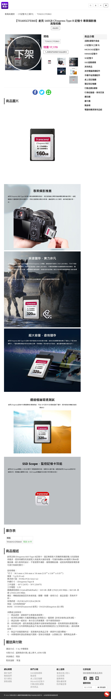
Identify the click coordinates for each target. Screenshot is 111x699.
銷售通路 (8, 681)
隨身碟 (87, 106)
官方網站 (8, 678)
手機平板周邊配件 (92, 75)
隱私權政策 (61, 681)
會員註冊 (60, 673)
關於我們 (8, 673)
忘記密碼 (60, 676)
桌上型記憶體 (90, 80)
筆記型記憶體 (90, 84)
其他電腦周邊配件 (92, 71)
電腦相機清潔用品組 (93, 110)
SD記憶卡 (89, 58)
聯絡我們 (8, 676)
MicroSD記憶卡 (92, 50)
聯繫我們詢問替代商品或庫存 (57, 52)
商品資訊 (55, 28)
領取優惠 (103, 687)
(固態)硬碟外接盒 (92, 41)
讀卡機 (87, 101)
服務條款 (60, 678)
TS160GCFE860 (44, 14)
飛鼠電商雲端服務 (50, 695)
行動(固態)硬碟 (91, 88)
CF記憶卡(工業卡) (25, 14)
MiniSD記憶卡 (91, 54)
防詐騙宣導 (61, 684)
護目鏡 (87, 97)
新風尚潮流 (10, 14)
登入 (68, 673)
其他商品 (88, 67)
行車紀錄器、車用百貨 (94, 93)
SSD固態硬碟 (90, 63)
